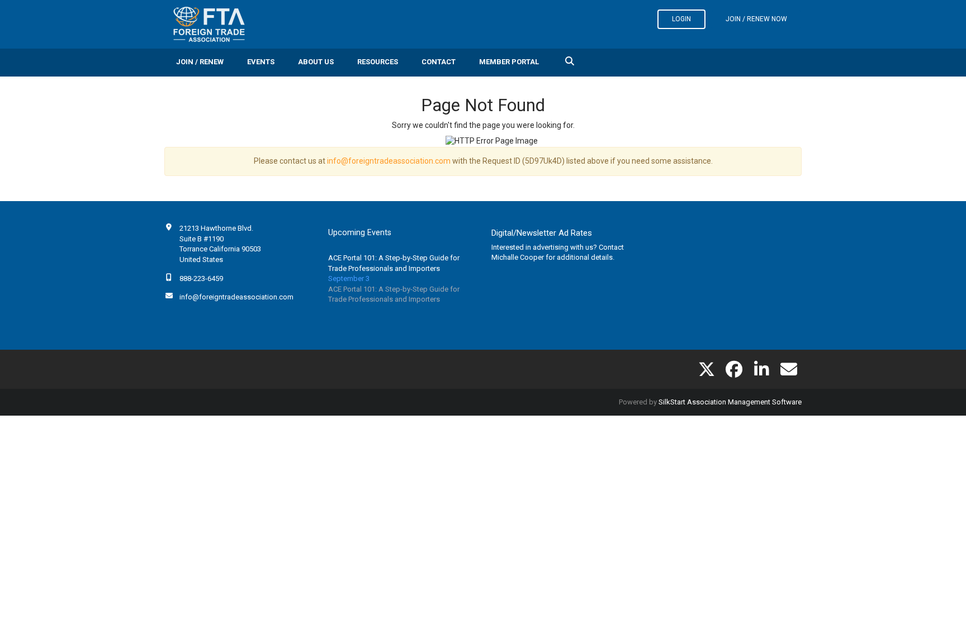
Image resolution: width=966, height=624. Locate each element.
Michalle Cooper (517, 257)
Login (681, 19)
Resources (377, 62)
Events (260, 62)
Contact (439, 62)
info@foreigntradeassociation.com (389, 160)
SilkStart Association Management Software (730, 402)
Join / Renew (200, 62)
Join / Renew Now (756, 19)
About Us (316, 62)
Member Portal (509, 62)
